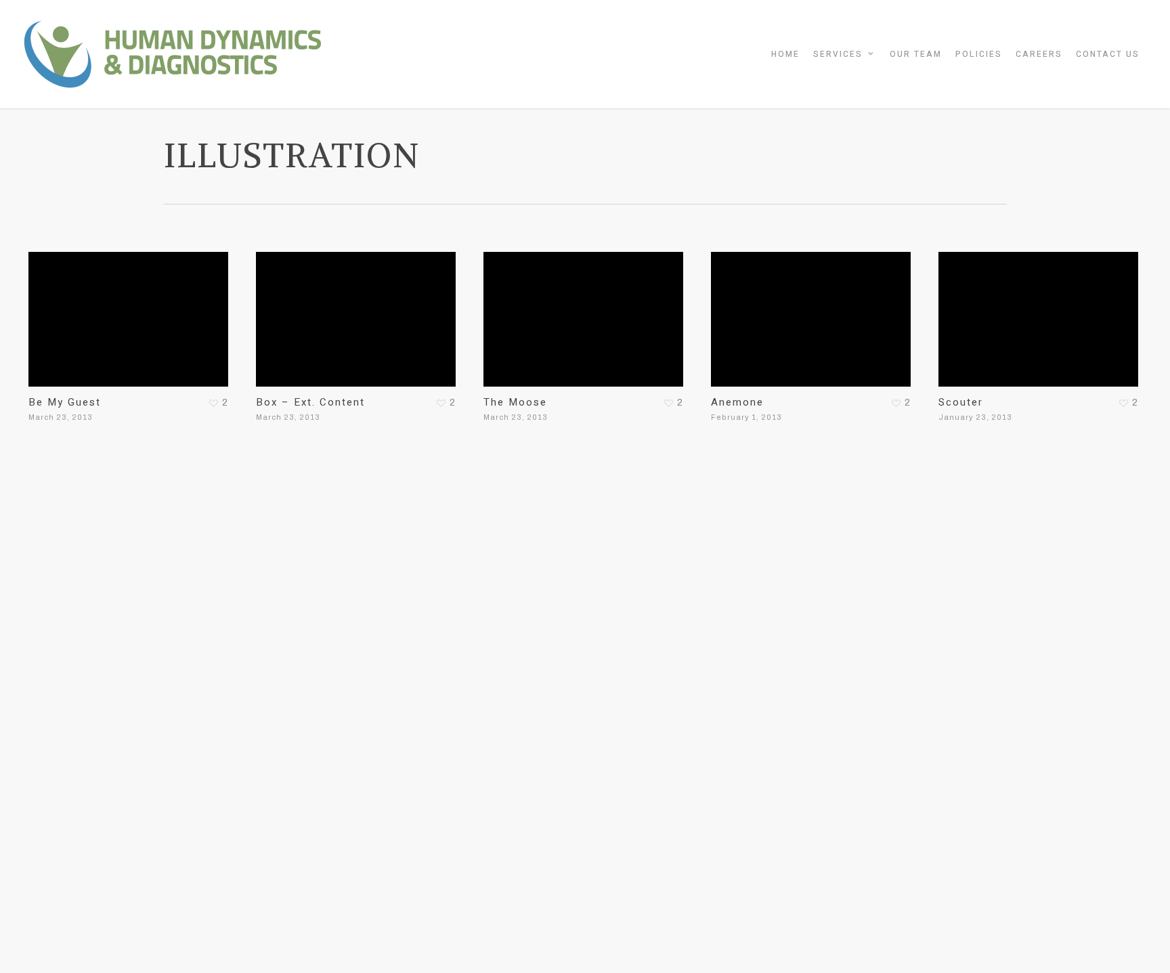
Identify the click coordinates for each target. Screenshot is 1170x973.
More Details (132, 309)
